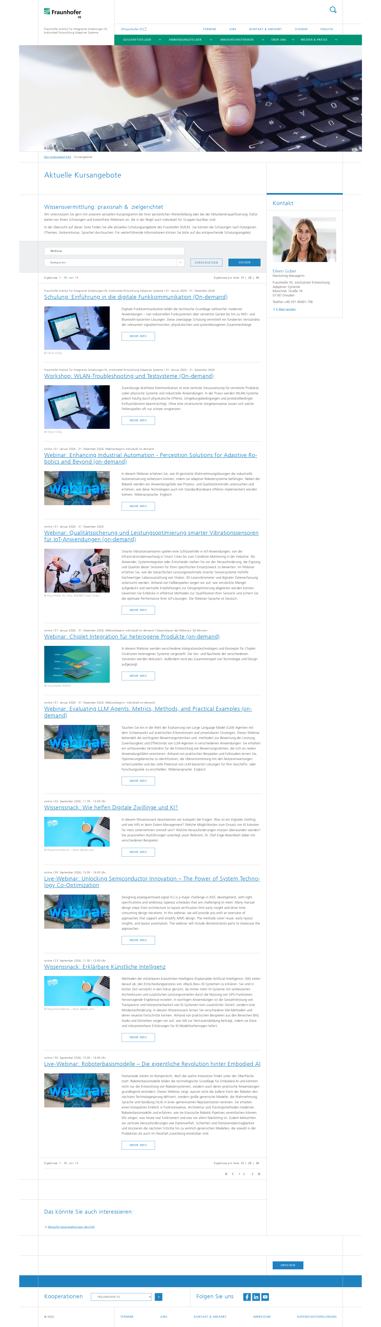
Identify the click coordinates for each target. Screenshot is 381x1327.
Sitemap (301, 29)
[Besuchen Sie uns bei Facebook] (247, 1297)
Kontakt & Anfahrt (265, 29)
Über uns (278, 39)
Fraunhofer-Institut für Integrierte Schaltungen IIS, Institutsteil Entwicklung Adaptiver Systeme (76, 30)
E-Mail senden (286, 309)
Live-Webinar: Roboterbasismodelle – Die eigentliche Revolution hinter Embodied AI (152, 1063)
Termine (209, 29)
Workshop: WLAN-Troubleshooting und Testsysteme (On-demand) (129, 376)
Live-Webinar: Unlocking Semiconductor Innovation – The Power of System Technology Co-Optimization (152, 882)
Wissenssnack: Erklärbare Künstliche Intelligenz (105, 966)
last (258, 1174)
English (326, 29)
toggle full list (180, 263)
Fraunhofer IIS (133, 29)
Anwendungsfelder (185, 39)
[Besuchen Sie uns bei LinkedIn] (256, 1297)
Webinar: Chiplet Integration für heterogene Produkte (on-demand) (132, 636)
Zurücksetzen (206, 262)
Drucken (288, 1265)
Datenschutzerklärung (317, 1316)
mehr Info (138, 336)
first (225, 1174)
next (251, 1174)
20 (250, 277)
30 (257, 277)
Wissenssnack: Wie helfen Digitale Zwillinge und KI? (111, 807)
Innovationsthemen (236, 39)
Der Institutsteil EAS (57, 157)
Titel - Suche (333, 10)
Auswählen (158, 1297)
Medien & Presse (314, 39)
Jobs (232, 29)
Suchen (244, 262)
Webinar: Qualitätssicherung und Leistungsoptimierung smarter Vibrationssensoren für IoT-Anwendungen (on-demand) (151, 536)
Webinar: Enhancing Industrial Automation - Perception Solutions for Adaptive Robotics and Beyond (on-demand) (150, 458)
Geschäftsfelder (137, 39)
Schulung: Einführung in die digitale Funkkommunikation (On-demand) (136, 297)
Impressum (262, 1316)
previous (232, 1174)
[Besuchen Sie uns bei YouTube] (265, 1297)
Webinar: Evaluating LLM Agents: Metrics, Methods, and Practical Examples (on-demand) (148, 712)
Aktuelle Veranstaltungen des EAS (71, 1227)
